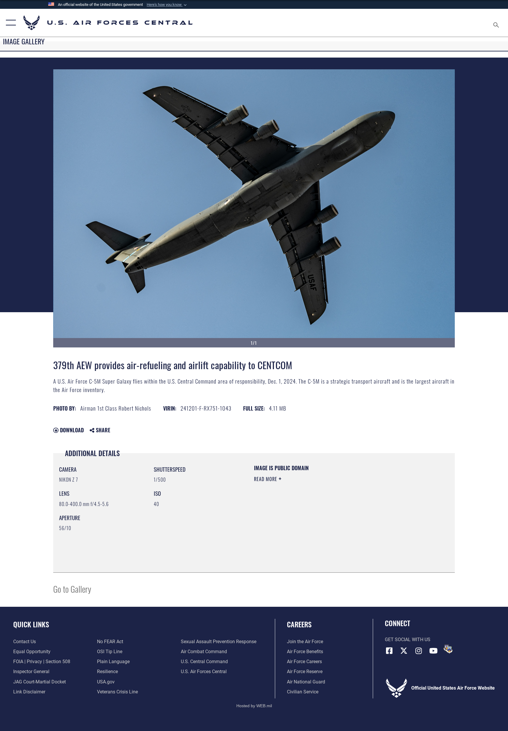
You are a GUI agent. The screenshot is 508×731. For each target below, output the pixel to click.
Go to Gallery (72, 588)
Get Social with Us (407, 639)
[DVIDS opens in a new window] (448, 649)
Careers (299, 624)
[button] (167, 5)
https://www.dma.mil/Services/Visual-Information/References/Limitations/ (323, 516)
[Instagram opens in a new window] (418, 650)
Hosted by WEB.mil (254, 705)
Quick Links (31, 624)
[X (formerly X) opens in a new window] (404, 650)
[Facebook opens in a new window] (389, 650)
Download (71, 430)
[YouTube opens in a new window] (433, 650)
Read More (266, 479)
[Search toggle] (497, 23)
